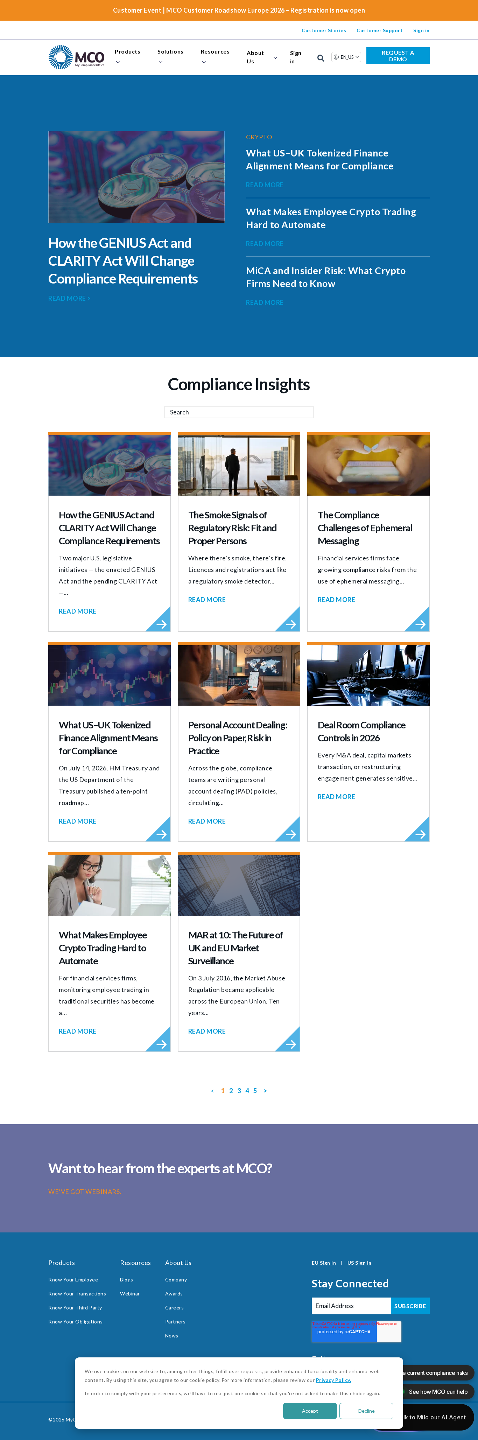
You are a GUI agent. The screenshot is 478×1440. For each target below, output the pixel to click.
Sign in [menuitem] (421, 30)
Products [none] (127, 51)
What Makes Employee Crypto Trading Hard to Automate (103, 947)
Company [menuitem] (176, 1279)
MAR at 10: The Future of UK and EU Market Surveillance (235, 947)
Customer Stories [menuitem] (324, 30)
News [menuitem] (171, 1335)
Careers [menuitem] (174, 1307)
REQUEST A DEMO (398, 55)
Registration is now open (327, 10)
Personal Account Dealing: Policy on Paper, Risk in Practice (238, 737)
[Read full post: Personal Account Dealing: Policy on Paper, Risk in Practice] (239, 675)
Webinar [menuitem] (130, 1293)
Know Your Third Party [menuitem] (75, 1307)
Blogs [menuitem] (126, 1279)
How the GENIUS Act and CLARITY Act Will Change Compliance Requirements (123, 260)
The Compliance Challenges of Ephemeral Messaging (365, 527)
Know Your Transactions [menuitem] (77, 1293)
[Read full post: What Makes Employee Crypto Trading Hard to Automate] (109, 885)
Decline (366, 1411)
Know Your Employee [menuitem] (73, 1279)
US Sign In (359, 1263)
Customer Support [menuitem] (380, 30)
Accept (310, 1411)
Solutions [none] (170, 51)
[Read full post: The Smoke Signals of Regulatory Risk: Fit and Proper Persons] (239, 465)
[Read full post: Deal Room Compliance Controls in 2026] (368, 675)
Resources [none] (215, 51)
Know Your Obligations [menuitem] (75, 1321)
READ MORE (69, 298)
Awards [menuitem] (174, 1293)
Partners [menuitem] (175, 1321)
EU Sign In (324, 1263)
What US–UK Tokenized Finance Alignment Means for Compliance (108, 737)
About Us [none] (255, 56)
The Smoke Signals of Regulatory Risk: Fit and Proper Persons (232, 527)
